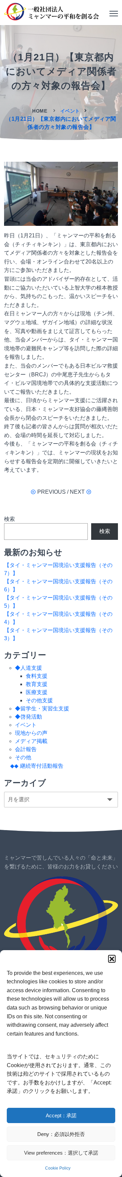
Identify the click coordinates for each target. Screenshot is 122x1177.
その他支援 (39, 700)
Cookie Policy (57, 1168)
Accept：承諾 (61, 1115)
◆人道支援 (28, 668)
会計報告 (26, 749)
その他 (23, 757)
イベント (70, 111)
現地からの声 (31, 733)
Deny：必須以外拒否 (61, 1134)
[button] (111, 958)
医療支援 (36, 692)
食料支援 (36, 676)
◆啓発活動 (28, 717)
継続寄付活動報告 (41, 766)
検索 (9, 519)
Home (40, 111)
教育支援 (36, 684)
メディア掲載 (31, 741)
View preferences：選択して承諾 (61, 1153)
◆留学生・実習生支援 (42, 708)
